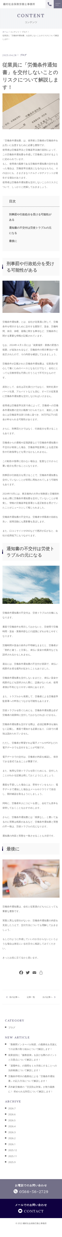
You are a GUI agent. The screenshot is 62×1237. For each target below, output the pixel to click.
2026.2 (12, 1138)
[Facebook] (21, 973)
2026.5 (12, 1120)
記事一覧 (31, 997)
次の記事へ (47, 997)
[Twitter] (27, 973)
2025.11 (12, 1156)
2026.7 (12, 1108)
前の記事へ (14, 997)
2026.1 (12, 1144)
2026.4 (12, 1126)
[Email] (34, 973)
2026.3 (12, 1132)
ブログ (23, 54)
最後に (13, 241)
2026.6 (12, 1114)
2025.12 (12, 1150)
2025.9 (12, 1162)
